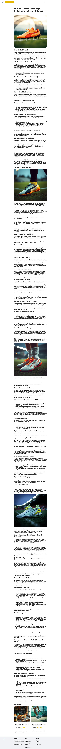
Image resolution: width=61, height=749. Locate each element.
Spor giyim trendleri (19, 6)
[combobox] (29, 2)
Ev (14, 6)
